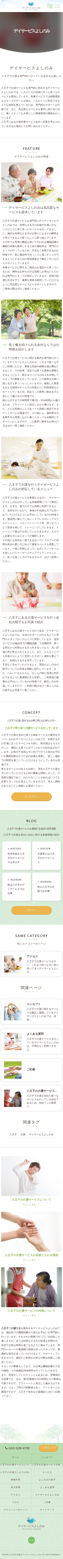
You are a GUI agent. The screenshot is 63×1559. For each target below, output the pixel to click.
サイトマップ (47, 1509)
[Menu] (57, 6)
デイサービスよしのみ (41, 1134)
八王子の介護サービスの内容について (15, 1472)
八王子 (13, 1134)
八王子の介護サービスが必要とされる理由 (47, 1464)
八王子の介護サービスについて (15, 1464)
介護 (22, 1134)
